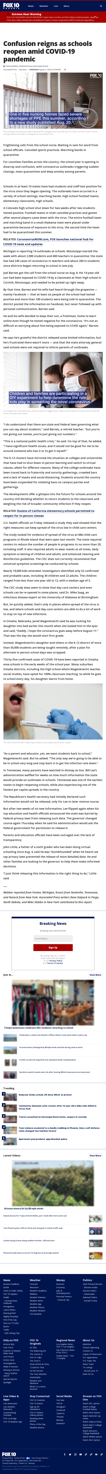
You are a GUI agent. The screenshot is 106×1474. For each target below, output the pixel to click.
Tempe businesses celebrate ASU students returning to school (38, 1027)
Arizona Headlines (11, 1284)
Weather (35, 1280)
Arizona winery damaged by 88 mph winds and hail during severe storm (51, 1047)
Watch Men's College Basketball (92, 1426)
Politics (87, 1280)
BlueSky (59, 1420)
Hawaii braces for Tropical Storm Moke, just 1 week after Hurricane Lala (35, 1215)
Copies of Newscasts (92, 1354)
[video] (53, 1183)
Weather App (35, 1304)
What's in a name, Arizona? (38, 1387)
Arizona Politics (89, 1290)
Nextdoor (60, 1423)
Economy (60, 1287)
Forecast (34, 1284)
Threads (60, 1416)
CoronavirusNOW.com (32, 239)
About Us (88, 1340)
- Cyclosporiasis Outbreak (10, 1301)
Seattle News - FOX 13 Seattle (65, 1357)
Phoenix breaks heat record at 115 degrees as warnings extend (31, 1253)
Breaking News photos (36, 1419)
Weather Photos (37, 1307)
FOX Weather (36, 1314)
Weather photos (37, 1427)
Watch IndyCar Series (92, 1421)
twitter (70, 1454)
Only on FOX (10, 1340)
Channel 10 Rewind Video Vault (11, 1352)
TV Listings (87, 1367)
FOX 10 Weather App (12, 1421)
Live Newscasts (10, 1403)
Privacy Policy (56, 960)
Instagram (60, 1406)
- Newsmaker (89, 1294)
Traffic (6, 1329)
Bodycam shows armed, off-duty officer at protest (45, 1094)
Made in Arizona (10, 1366)
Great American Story (39, 1364)
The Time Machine (38, 1374)
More (66, 6)
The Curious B (36, 1354)
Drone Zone (8, 1360)
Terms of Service (55, 963)
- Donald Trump (90, 1300)
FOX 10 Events (36, 1403)
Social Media (64, 1396)
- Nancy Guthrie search (10, 1374)
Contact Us (88, 1350)
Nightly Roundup (10, 1316)
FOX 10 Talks (36, 1357)
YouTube (60, 1400)
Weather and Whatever (35, 1382)
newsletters (101, 1454)
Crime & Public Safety (13, 1290)
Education (23, 69)
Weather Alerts (36, 1300)
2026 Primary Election (92, 1284)
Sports (6, 1326)
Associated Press (10, 69)
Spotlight (7, 1382)
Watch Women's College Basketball (91, 1432)
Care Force (8, 1347)
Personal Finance (64, 1296)
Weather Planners (38, 1297)
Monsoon (34, 1287)
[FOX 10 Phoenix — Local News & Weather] (12, 6)
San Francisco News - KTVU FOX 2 (66, 1351)
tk (86, 1454)
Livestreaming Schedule (9, 1413)
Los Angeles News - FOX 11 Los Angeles (65, 1345)
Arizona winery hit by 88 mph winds (23, 1208)
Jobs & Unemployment (63, 1292)
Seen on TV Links (11, 1323)
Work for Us (88, 1374)
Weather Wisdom (37, 1310)
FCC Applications (90, 1357)
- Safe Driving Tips (11, 1333)
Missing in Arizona (11, 1370)
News (6, 1280)
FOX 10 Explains (10, 1294)
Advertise (87, 1344)
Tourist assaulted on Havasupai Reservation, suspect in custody (53, 1117)
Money (60, 1280)
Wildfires (33, 1294)
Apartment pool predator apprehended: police (43, 1139)
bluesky (91, 1454)
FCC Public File (89, 1360)
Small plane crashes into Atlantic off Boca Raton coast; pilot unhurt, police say (53, 1035)
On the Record (36, 1370)
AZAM (6, 1287)
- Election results (90, 1287)
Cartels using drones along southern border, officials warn (29, 1240)
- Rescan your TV (90, 1370)
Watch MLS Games (91, 1440)
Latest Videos (11, 1155)
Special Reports (10, 1379)
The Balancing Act (38, 1350)
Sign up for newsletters (35, 1408)
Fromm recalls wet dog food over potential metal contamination (47, 1060)
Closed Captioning (91, 1347)
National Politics (90, 1297)
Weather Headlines (38, 1290)
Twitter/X (60, 1413)
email (96, 1454)
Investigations (9, 1363)
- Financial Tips (63, 1300)
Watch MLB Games (91, 1412)
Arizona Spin (8, 1344)
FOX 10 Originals (35, 1342)
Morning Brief (9, 1313)
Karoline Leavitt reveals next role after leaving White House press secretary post (54, 1072)
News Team (88, 1364)
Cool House (8, 1356)
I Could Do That (37, 1367)
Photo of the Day (37, 1424)
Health (6, 1297)
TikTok (59, 1403)
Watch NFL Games (91, 1403)
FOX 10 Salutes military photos (36, 1413)
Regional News (65, 1340)
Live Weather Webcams (9, 1408)
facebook (65, 1454)
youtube (80, 1454)
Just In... (8, 974)
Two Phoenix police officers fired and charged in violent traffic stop (33, 1228)
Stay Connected (39, 1396)
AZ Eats (33, 1347)
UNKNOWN (35, 1377)
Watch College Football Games (90, 1408)
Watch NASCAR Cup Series (92, 1417)
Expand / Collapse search (101, 6)
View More (95, 974)
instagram (75, 1454)
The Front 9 (35, 1360)
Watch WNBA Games (92, 1436)
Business (60, 1284)
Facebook (60, 1410)
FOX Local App (9, 1418)
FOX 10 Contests (37, 1400)
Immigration (8, 1306)
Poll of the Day (10, 1319)
